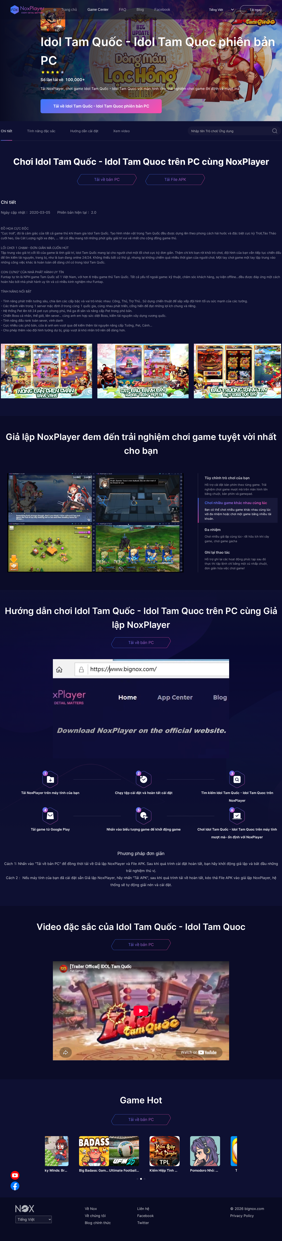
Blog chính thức (98, 1223)
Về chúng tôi (95, 1215)
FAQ (122, 9)
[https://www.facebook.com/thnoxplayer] (15, 1186)
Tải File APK (175, 179)
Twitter (143, 1223)
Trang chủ (69, 9)
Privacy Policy (242, 1215)
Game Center (97, 9)
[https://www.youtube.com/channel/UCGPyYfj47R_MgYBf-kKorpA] (15, 1175)
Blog (140, 9)
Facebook (162, 9)
